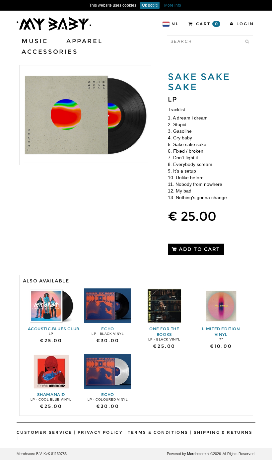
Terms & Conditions (158, 432)
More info (172, 5)
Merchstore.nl (198, 454)
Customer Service (44, 432)
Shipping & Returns (223, 432)
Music (35, 41)
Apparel (84, 41)
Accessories (50, 51)
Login (244, 23)
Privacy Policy (100, 432)
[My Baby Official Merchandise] (54, 23)
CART (206, 23)
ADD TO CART (198, 249)
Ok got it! (150, 5)
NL (175, 23)
